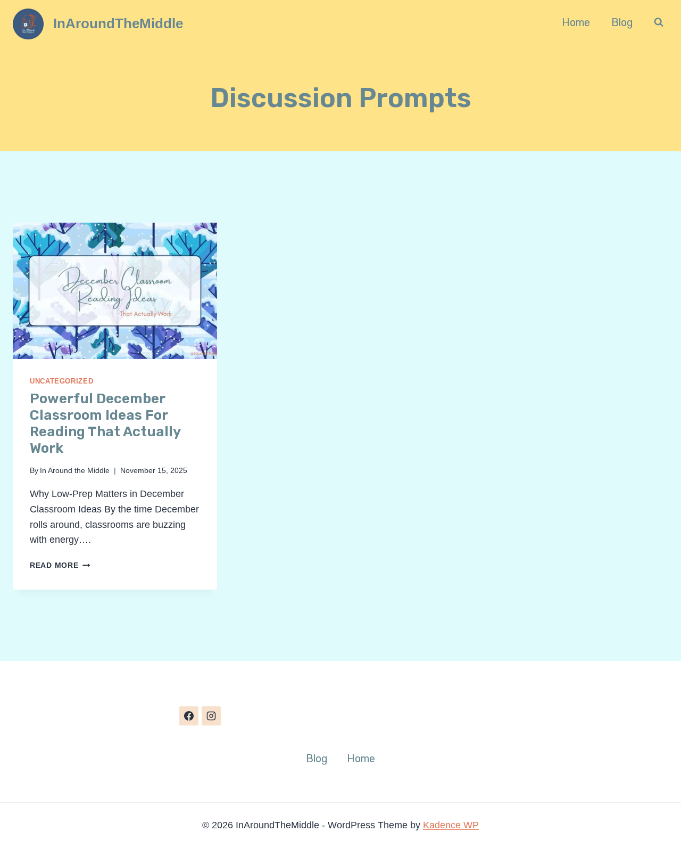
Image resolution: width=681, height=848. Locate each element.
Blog (622, 22)
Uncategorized (61, 381)
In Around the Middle (75, 470)
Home (576, 22)
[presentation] (115, 291)
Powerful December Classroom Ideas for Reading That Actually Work (105, 423)
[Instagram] (211, 715)
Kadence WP (451, 825)
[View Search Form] (658, 22)
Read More (60, 565)
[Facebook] (188, 715)
